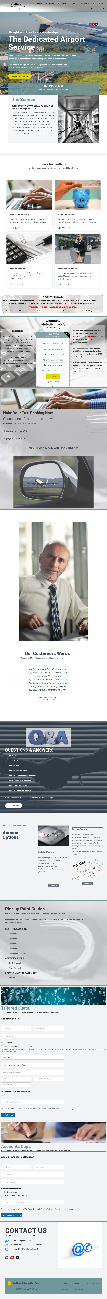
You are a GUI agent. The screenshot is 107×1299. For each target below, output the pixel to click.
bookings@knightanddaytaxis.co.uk (24, 1249)
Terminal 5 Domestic (17, 953)
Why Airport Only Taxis (18, 785)
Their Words (84, 3)
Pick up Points (98, 3)
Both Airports (14, 977)
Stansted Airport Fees (90, 311)
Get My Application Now (12, 1215)
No (12, 1095)
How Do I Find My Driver (18, 770)
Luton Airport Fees (65, 311)
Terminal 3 (13, 938)
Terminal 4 (13, 943)
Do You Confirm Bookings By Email (22, 775)
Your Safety (13, 760)
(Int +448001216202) (34, 1245)
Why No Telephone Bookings (20, 780)
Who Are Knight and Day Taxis (20, 790)
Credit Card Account (11, 1192)
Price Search (63, 3)
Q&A (73, 3)
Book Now (50, 3)
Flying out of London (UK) (16, 431)
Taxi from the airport (29, 1046)
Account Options (97, 8)
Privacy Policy (46, 1109)
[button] (53, 431)
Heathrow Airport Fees (15, 311)
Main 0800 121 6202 (17, 1245)
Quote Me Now (8, 1115)
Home (39, 3)
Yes (5, 1095)
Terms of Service (61, 1109)
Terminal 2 (13, 933)
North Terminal (15, 963)
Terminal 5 (13, 948)
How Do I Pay (14, 765)
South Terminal (15, 968)
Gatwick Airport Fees (40, 311)
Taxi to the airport (10, 1046)
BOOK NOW (53, 377)
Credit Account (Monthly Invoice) (15, 1196)
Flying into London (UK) (15, 438)
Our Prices (13, 755)
